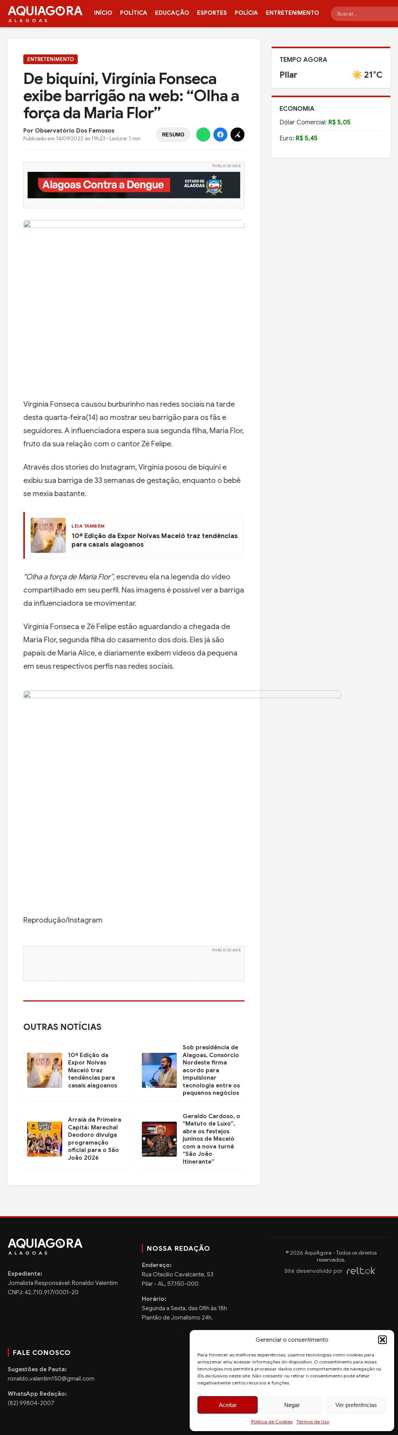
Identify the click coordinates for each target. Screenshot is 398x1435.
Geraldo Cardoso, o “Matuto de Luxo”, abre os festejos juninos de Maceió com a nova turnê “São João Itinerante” (211, 1139)
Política (133, 12)
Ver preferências (356, 1405)
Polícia (246, 12)
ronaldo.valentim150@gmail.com (51, 1378)
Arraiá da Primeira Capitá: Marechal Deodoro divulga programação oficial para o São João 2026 (94, 1138)
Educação (172, 12)
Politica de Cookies (272, 1422)
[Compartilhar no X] (237, 135)
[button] (382, 1340)
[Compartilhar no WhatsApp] (203, 135)
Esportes (212, 12)
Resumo (173, 135)
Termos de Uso (313, 1422)
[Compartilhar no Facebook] (220, 135)
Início (103, 12)
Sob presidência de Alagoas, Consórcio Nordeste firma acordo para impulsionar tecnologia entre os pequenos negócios (211, 1070)
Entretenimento (292, 12)
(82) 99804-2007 (31, 1403)
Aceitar (228, 1405)
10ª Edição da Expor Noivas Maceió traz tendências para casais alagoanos (92, 1070)
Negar (292, 1405)
